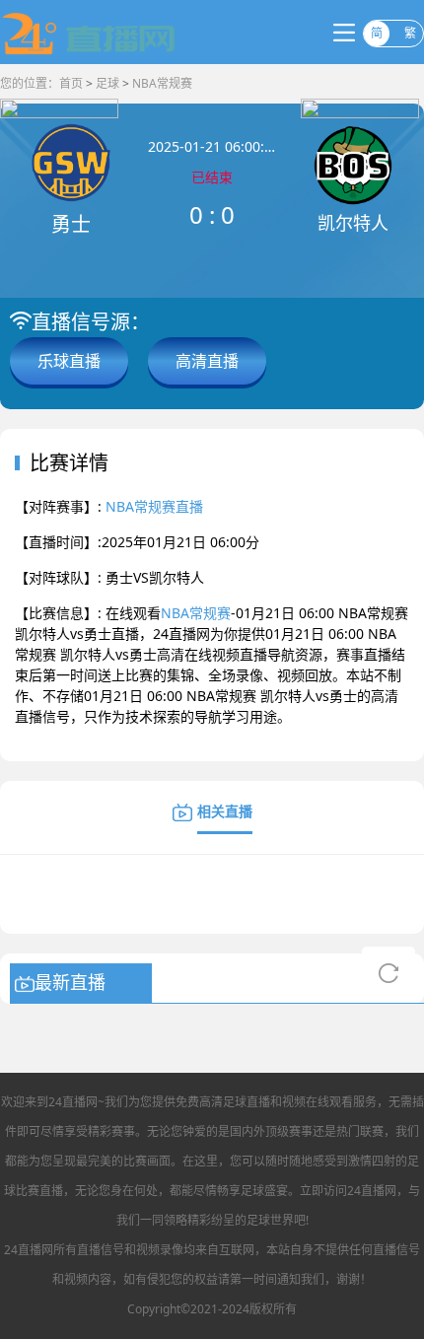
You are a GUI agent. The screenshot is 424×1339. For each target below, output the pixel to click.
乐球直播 (69, 361)
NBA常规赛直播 (154, 506)
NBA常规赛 (162, 83)
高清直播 (207, 361)
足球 (107, 83)
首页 (71, 83)
